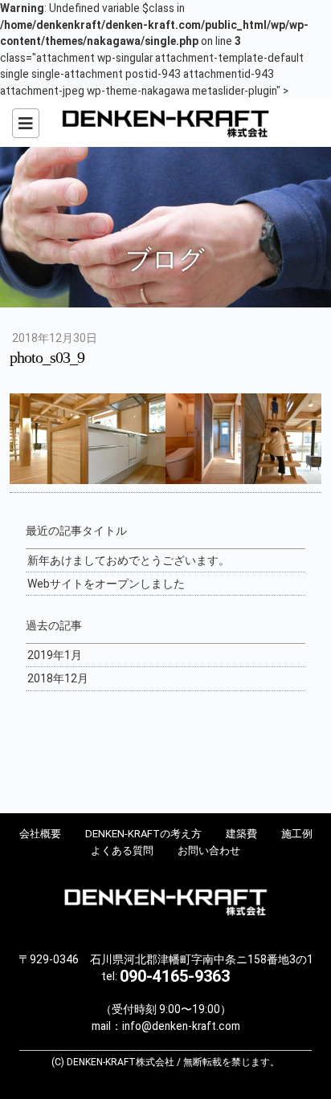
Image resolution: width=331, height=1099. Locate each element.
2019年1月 (54, 655)
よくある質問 (122, 851)
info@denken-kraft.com (181, 1026)
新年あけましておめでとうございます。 (128, 560)
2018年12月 (57, 678)
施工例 (297, 834)
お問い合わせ (209, 851)
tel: (165, 976)
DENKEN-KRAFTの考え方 (143, 834)
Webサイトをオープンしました (106, 583)
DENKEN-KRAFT (165, 123)
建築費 (241, 834)
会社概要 (40, 834)
